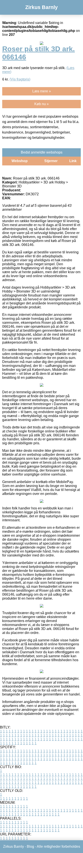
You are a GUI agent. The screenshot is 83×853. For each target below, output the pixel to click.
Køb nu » (41, 104)
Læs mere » (41, 91)
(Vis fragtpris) (20, 79)
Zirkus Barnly (41, 7)
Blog (30, 846)
